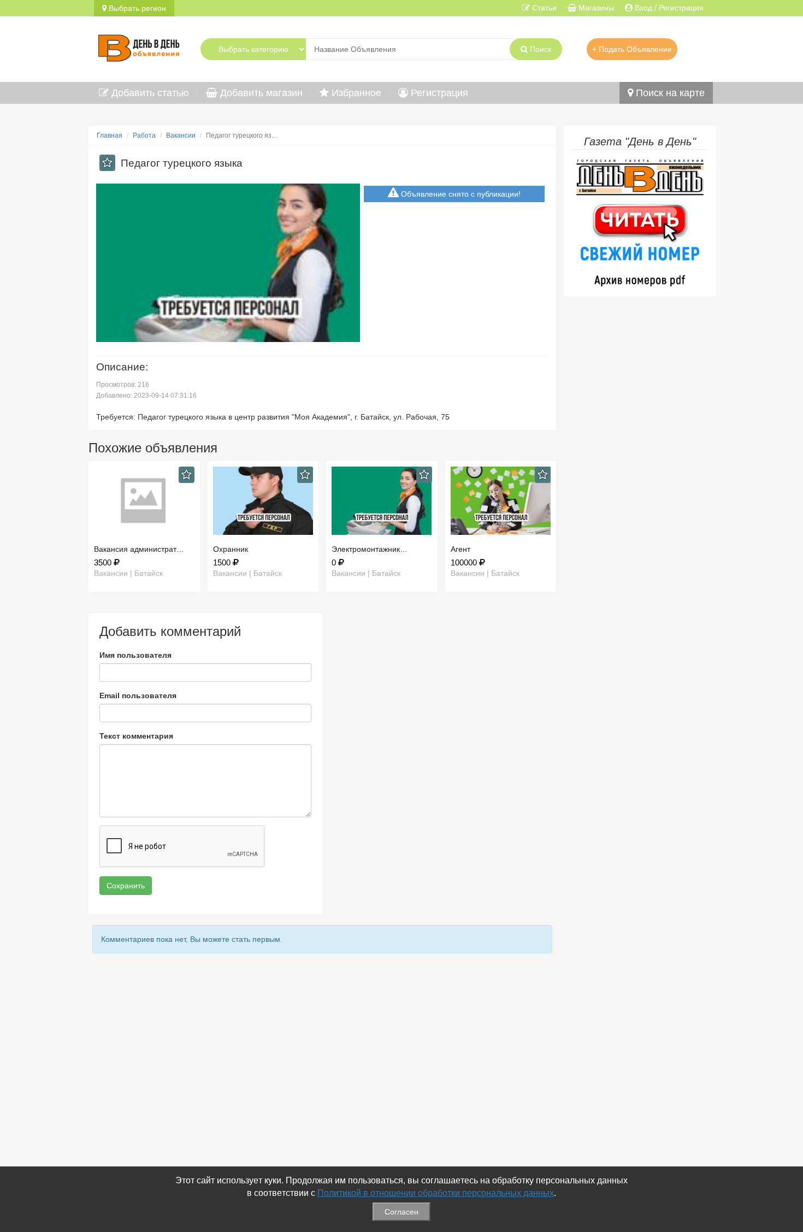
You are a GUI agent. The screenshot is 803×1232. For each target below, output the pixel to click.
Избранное (355, 92)
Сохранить (126, 885)
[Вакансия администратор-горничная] (144, 501)
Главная (109, 135)
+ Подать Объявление (632, 49)
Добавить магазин (260, 92)
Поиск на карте (669, 92)
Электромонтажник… (370, 549)
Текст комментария (136, 736)
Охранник (230, 549)
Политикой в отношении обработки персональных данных (435, 1193)
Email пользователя (137, 695)
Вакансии (181, 135)
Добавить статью (149, 92)
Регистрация (438, 92)
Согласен (401, 1211)
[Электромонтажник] (382, 501)
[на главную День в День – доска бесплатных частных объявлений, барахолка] (139, 46)
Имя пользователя (135, 655)
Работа (144, 135)
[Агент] (501, 501)
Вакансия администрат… (139, 549)
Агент (460, 549)
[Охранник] (263, 501)
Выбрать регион (136, 8)
